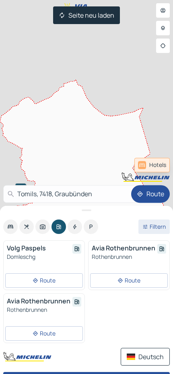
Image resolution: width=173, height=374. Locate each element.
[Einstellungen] (163, 28)
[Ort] (163, 46)
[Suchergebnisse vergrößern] (86, 210)
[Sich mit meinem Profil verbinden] (163, 10)
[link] (152, 165)
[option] (10, 227)
